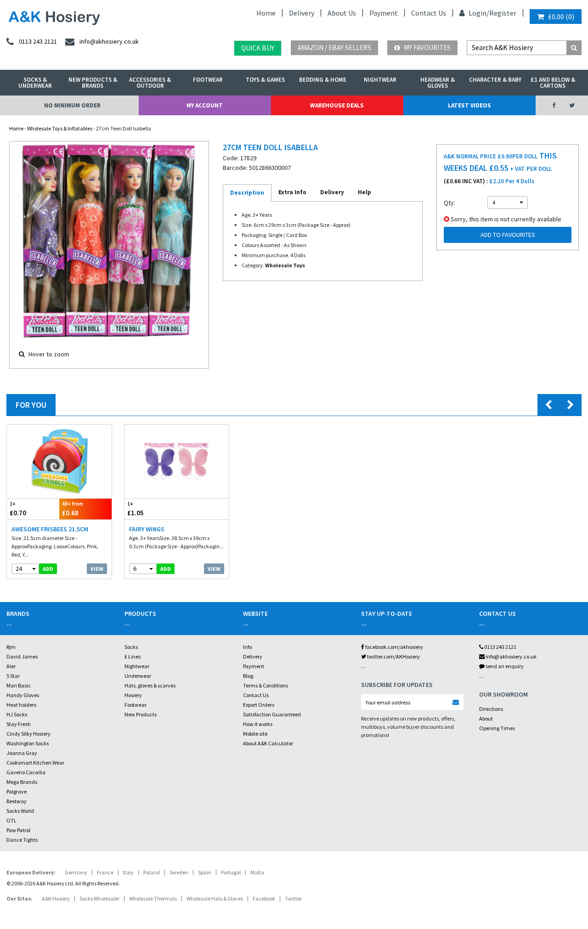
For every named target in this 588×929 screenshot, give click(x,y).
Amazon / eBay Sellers (334, 47)
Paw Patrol (18, 830)
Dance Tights (22, 839)
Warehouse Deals (337, 105)
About (486, 718)
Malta (257, 872)
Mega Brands (21, 781)
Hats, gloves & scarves (149, 685)
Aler (11, 666)
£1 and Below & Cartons (553, 83)
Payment (383, 12)
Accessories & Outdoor (150, 83)
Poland (151, 872)
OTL (11, 820)
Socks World (20, 810)
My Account (205, 105)
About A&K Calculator (268, 743)
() (561, 16)
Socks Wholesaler (99, 898)
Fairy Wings (146, 529)
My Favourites (426, 47)
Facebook (264, 898)
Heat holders (21, 704)
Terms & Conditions (265, 685)
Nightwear (380, 80)
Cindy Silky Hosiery (28, 733)
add (48, 568)
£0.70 (18, 509)
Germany (76, 872)
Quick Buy (257, 48)
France (105, 872)
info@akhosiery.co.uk (511, 656)
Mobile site (255, 733)
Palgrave (16, 791)
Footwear (208, 80)
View (96, 568)
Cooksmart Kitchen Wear (35, 762)
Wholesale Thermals (153, 898)
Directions (491, 708)
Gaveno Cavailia (25, 772)
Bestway (16, 801)
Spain (204, 872)
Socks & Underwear (35, 83)
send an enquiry (504, 666)
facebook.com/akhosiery (393, 646)
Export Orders (258, 704)
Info (247, 646)
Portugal (231, 872)
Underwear (137, 675)
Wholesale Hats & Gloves (215, 898)
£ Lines (132, 656)
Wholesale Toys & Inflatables (59, 128)
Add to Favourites (508, 235)
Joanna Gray (21, 752)
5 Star (13, 675)
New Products (140, 714)
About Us (342, 12)
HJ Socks (16, 714)
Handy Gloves (22, 695)
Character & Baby (495, 80)
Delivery (301, 12)
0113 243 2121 (499, 646)
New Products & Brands (92, 83)
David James (22, 656)
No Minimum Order (72, 105)
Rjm (11, 646)
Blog (248, 675)
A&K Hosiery (56, 898)
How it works (257, 724)
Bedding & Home (322, 80)
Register (502, 12)
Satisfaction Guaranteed (272, 714)
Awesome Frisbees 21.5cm (49, 529)
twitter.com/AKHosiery (393, 656)
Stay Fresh (18, 724)
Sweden (179, 872)
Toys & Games (265, 80)
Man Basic (18, 685)
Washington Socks (27, 743)
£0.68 (72, 509)
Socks (131, 646)
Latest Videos (469, 105)
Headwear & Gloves (437, 83)
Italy (128, 872)
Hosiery (133, 695)
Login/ (478, 12)
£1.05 (135, 509)
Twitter (293, 898)
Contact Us (428, 12)
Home (266, 12)
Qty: (449, 202)
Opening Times (497, 728)
